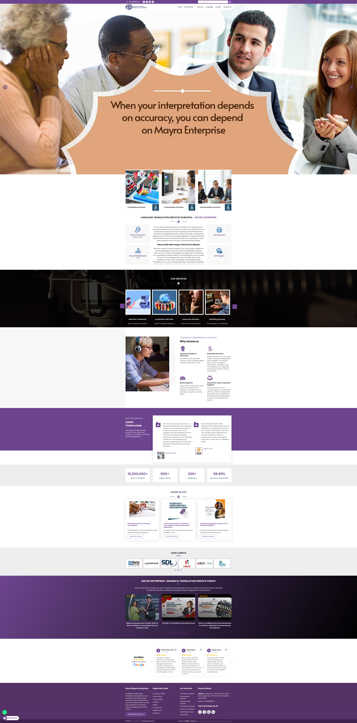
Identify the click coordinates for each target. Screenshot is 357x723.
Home (180, 7)
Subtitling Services (186, 712)
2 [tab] (178, 570)
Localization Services (187, 706)
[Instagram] (147, 2)
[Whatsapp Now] (4, 712)
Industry (200, 7)
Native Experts (186, 383)
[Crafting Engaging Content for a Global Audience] (214, 509)
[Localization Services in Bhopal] (191, 302)
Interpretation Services (210, 207)
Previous (122, 306)
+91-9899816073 (134, 2)
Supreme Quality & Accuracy (188, 355)
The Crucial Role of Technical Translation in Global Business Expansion (177, 525)
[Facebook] (144, 2)
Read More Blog (135, 536)
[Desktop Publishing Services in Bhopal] (138, 302)
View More (184, 715)
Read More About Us (135, 714)
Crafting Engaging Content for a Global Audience (214, 524)
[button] (5, 87)
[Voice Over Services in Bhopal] (217, 302)
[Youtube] (150, 2)
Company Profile (159, 694)
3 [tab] (180, 570)
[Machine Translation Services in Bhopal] (164, 302)
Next (234, 306)
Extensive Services (215, 354)
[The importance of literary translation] (142, 509)
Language (209, 7)
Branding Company (225, 721)
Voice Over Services (187, 709)
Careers (218, 7)
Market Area (157, 710)
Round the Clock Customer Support (219, 384)
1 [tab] (175, 570)
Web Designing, (203, 721)
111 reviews (142, 662)
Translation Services (136, 207)
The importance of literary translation (138, 524)
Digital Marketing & (213, 721)
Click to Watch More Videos (178, 633)
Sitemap (156, 713)
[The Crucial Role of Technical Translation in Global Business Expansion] (178, 509)
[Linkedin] (153, 2)
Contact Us (227, 7)
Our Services (188, 7)
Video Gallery (158, 699)
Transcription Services (174, 207)
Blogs (155, 705)
